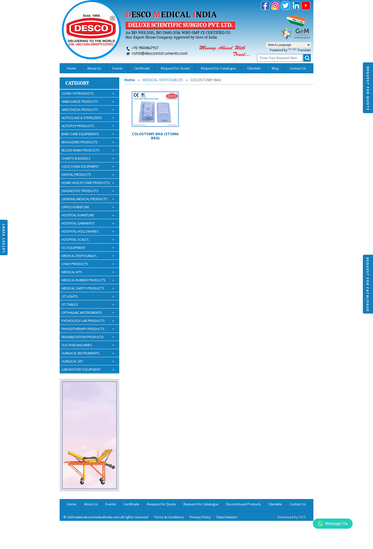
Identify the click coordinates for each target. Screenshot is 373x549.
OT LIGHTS (88, 296)
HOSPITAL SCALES (88, 239)
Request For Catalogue (367, 285)
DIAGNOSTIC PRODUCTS (88, 190)
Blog (275, 68)
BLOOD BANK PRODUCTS (88, 150)
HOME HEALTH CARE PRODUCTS (88, 182)
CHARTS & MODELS (88, 158)
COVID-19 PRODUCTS (88, 93)
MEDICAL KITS (88, 272)
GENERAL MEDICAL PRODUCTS (88, 199)
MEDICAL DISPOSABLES (88, 255)
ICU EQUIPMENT (88, 247)
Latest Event (3, 237)
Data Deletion (227, 517)
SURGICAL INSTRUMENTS (88, 353)
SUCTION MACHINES (88, 345)
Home (71, 68)
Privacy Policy (200, 517)
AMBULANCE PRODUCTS (88, 101)
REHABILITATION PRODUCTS (88, 337)
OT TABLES (88, 304)
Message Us (336, 523)
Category (77, 83)
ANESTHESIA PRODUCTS (88, 109)
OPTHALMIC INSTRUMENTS (88, 312)
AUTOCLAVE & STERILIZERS (88, 117)
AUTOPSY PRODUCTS (88, 126)
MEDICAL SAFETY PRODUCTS (88, 288)
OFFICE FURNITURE (88, 207)
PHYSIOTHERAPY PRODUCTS (88, 329)
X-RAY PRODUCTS (88, 264)
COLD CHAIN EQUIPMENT (88, 166)
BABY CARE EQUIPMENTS (88, 134)
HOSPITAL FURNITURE (88, 215)
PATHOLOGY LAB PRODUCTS (88, 320)
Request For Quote (368, 88)
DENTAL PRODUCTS (88, 174)
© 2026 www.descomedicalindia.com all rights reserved (105, 517)
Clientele (254, 68)
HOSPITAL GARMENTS (88, 223)
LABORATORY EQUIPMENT (88, 369)
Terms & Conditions (169, 517)
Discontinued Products (243, 504)
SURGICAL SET (88, 361)
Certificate (142, 68)
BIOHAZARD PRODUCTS (88, 142)
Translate (304, 50)
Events (117, 68)
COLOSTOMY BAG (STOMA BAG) (155, 135)
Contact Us (298, 68)
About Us (94, 68)
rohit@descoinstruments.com (160, 53)
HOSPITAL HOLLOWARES (88, 231)
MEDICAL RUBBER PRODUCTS (88, 280)
